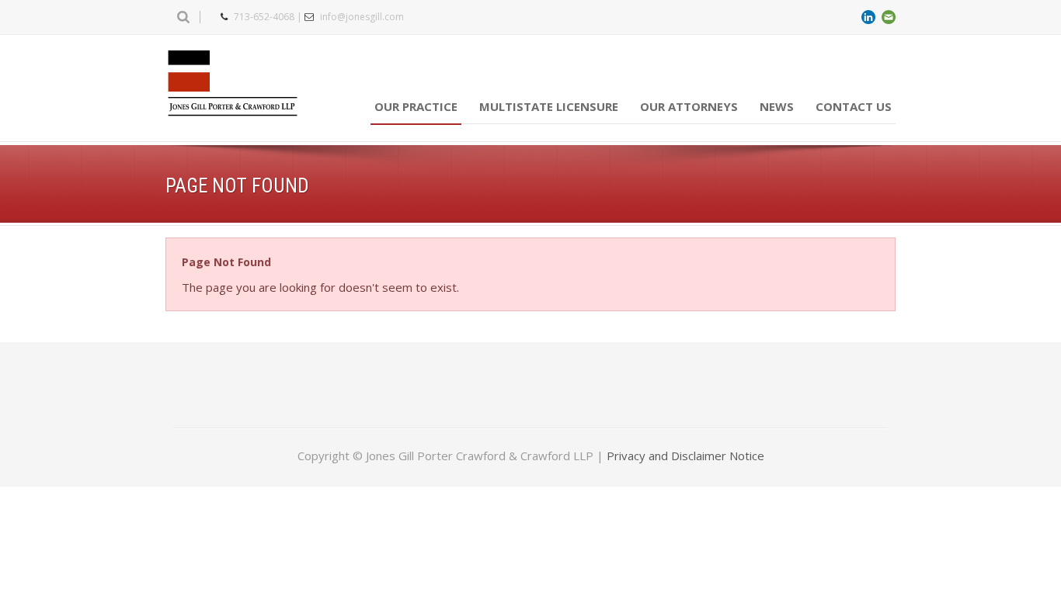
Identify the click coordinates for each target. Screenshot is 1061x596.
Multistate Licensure (548, 106)
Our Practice (415, 106)
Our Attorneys (689, 106)
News (777, 106)
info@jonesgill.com (362, 16)
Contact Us (854, 106)
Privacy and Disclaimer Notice (685, 455)
